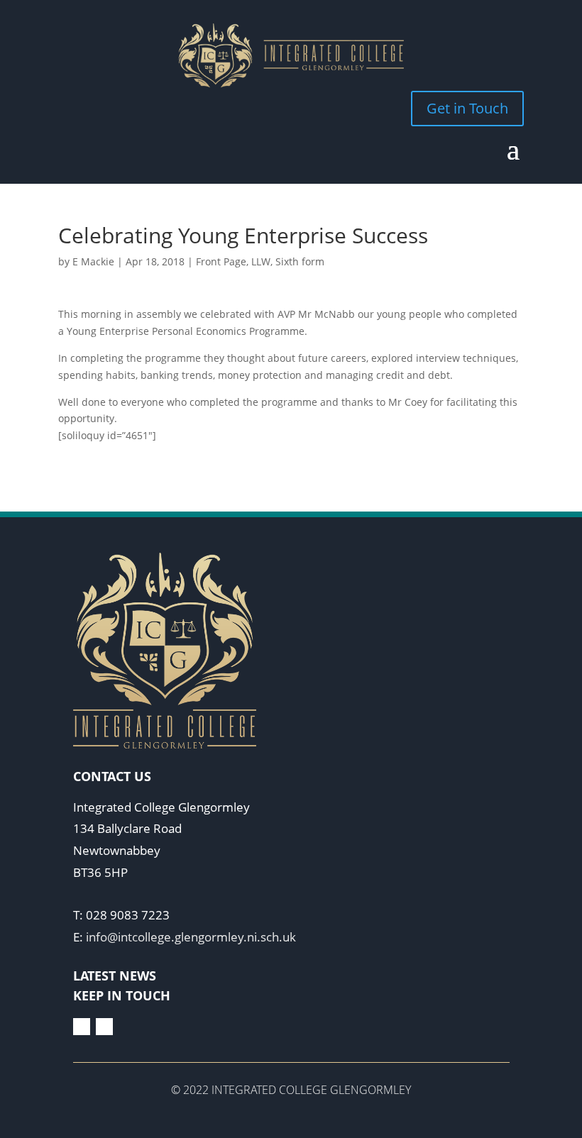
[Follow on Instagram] (104, 1026)
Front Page (221, 261)
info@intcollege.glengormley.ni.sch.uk (191, 937)
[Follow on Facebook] (81, 1026)
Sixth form (299, 261)
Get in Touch (467, 108)
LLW (260, 261)
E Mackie (93, 261)
